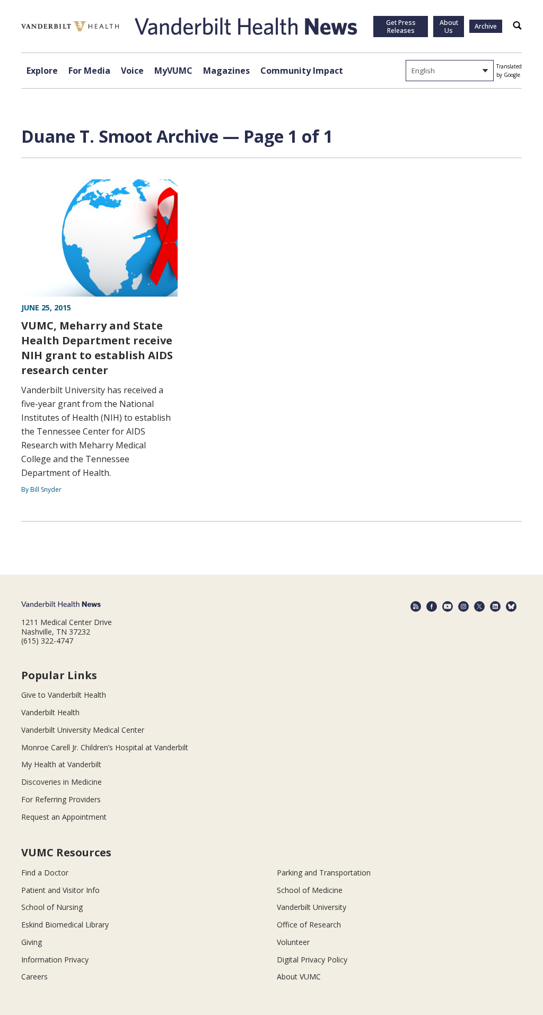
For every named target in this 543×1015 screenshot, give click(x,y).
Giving (31, 942)
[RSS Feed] (415, 606)
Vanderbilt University (311, 907)
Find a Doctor (44, 872)
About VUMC (299, 976)
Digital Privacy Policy (312, 960)
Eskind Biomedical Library (65, 924)
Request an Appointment (64, 817)
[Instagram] (463, 606)
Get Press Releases (401, 26)
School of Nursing (52, 907)
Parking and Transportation (324, 872)
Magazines (226, 70)
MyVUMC (173, 70)
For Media (89, 70)
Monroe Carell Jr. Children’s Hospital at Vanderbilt (104, 747)
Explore (42, 70)
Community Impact (301, 70)
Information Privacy (55, 960)
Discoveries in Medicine (61, 782)
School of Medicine (310, 890)
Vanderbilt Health (50, 712)
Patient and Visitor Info (60, 890)
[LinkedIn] (495, 606)
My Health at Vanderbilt (61, 764)
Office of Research (309, 924)
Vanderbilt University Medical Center (82, 730)
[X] (479, 606)
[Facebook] (431, 606)
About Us (449, 26)
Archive (486, 26)
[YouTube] (447, 606)
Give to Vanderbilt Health (63, 695)
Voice (132, 70)
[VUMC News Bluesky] (511, 606)
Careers (34, 976)
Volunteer (293, 942)
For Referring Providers (61, 799)
